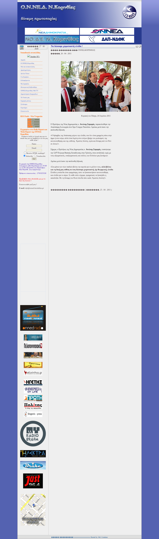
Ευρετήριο (24, 108)
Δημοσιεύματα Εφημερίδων (29, 94)
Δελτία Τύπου (25, 73)
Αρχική (23, 60)
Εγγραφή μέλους (26, 101)
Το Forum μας (25, 97)
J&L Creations (103, 537)
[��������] (137, 46)
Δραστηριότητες (26, 70)
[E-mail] (140, 46)
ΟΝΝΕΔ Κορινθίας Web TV (29, 90)
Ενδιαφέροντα (25, 80)
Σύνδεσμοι (24, 104)
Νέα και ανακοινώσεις (28, 67)
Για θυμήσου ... (26, 77)
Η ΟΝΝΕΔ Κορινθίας (27, 63)
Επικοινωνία (25, 111)
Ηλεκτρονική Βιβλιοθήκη (29, 87)
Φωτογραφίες (25, 84)
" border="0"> (35, 56)
